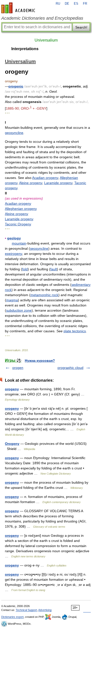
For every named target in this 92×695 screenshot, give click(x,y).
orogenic (15, 86)
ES (76, 3)
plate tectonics (75, 331)
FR (85, 3)
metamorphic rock (44, 295)
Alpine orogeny (30, 183)
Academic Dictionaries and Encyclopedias (42, 18)
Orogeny (12, 444)
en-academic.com (19, 7)
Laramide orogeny (58, 183)
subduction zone (19, 310)
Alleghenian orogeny (21, 209)
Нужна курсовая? (40, 360)
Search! (81, 27)
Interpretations (25, 49)
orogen (17, 368)
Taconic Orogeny (18, 224)
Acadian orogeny (45, 178)
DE (67, 3)
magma (12, 300)
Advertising (45, 609)
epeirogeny (13, 254)
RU (58, 3)
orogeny (12, 389)
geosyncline (14, 133)
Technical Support (26, 609)
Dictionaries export (12, 616)
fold (25, 269)
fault (53, 269)
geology (14, 238)
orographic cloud (70, 368)
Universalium (46, 40)
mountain (19, 243)
